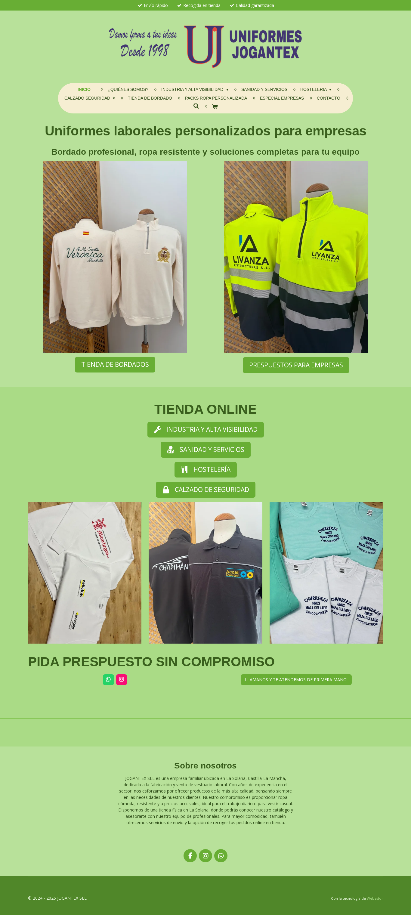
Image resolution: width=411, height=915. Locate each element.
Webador (375, 898)
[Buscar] (196, 106)
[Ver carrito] (215, 107)
